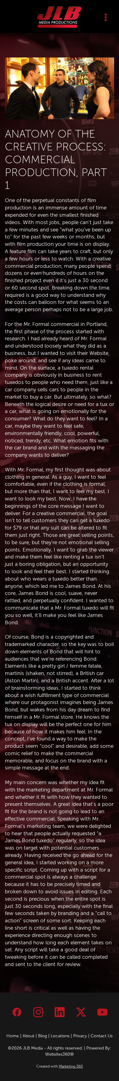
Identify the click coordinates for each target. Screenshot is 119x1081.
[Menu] (105, 17)
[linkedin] (59, 1012)
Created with (59, 1066)
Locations (60, 1036)
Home (12, 1036)
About (28, 1036)
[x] (80, 1012)
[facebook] (16, 1012)
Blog (42, 1036)
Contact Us (102, 1036)
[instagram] (38, 1012)
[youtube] (102, 1012)
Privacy (80, 1036)
